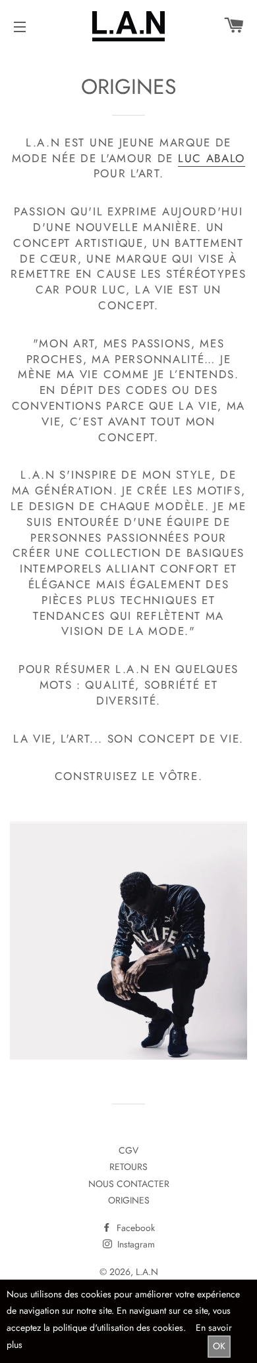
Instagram (135, 1244)
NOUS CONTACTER (128, 1183)
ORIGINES (129, 1200)
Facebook (134, 1227)
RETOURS (128, 1166)
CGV (128, 1150)
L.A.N (147, 1271)
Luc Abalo (211, 158)
